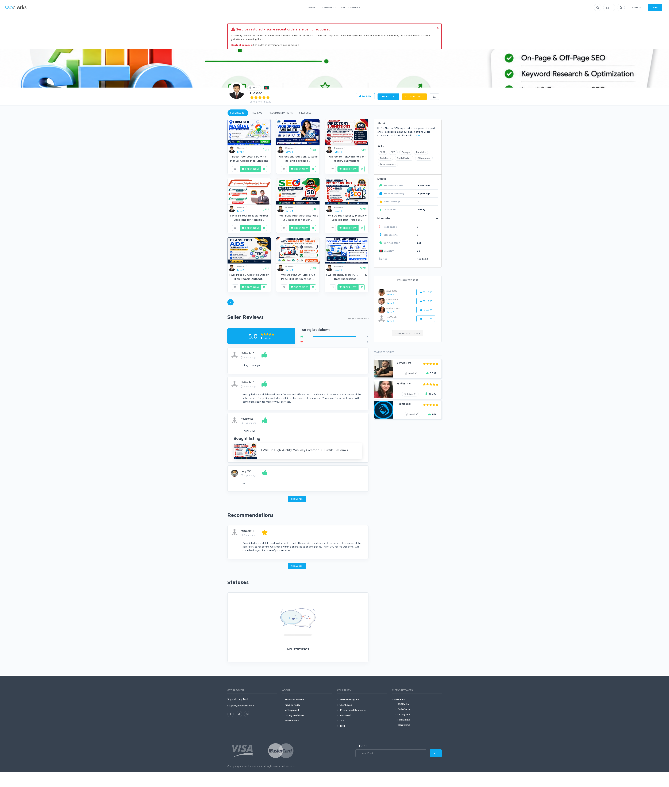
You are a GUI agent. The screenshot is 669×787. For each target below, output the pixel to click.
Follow (366, 96)
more (418, 135)
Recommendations (281, 112)
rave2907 (391, 290)
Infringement (292, 710)
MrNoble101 (248, 353)
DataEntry (385, 158)
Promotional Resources (353, 710)
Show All (297, 499)
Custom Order (414, 96)
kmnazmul (392, 299)
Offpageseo (423, 158)
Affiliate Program (349, 699)
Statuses (305, 112)
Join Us (363, 745)
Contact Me (388, 96)
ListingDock (404, 714)
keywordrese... (388, 164)
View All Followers (407, 333)
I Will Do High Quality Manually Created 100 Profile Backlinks (304, 450)
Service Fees (292, 720)
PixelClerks (404, 719)
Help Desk (243, 699)
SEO (393, 152)
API (342, 720)
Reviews (257, 112)
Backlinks (421, 152)
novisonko (247, 418)
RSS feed (422, 258)
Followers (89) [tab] (407, 279)
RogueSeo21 (404, 403)
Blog (342, 725)
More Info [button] (383, 218)
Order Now (251, 169)
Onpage (406, 152)
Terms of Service (294, 699)
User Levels (346, 704)
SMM (382, 152)
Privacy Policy (292, 704)
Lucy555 (246, 471)
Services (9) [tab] (237, 112)
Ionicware (399, 699)
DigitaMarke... (404, 158)
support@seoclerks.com (240, 705)
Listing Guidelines (294, 715)
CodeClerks (404, 709)
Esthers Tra (392, 308)
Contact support (241, 44)
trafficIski (391, 317)
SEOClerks (403, 703)
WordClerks (404, 724)
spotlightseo (404, 383)
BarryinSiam (404, 362)
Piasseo (256, 93)
